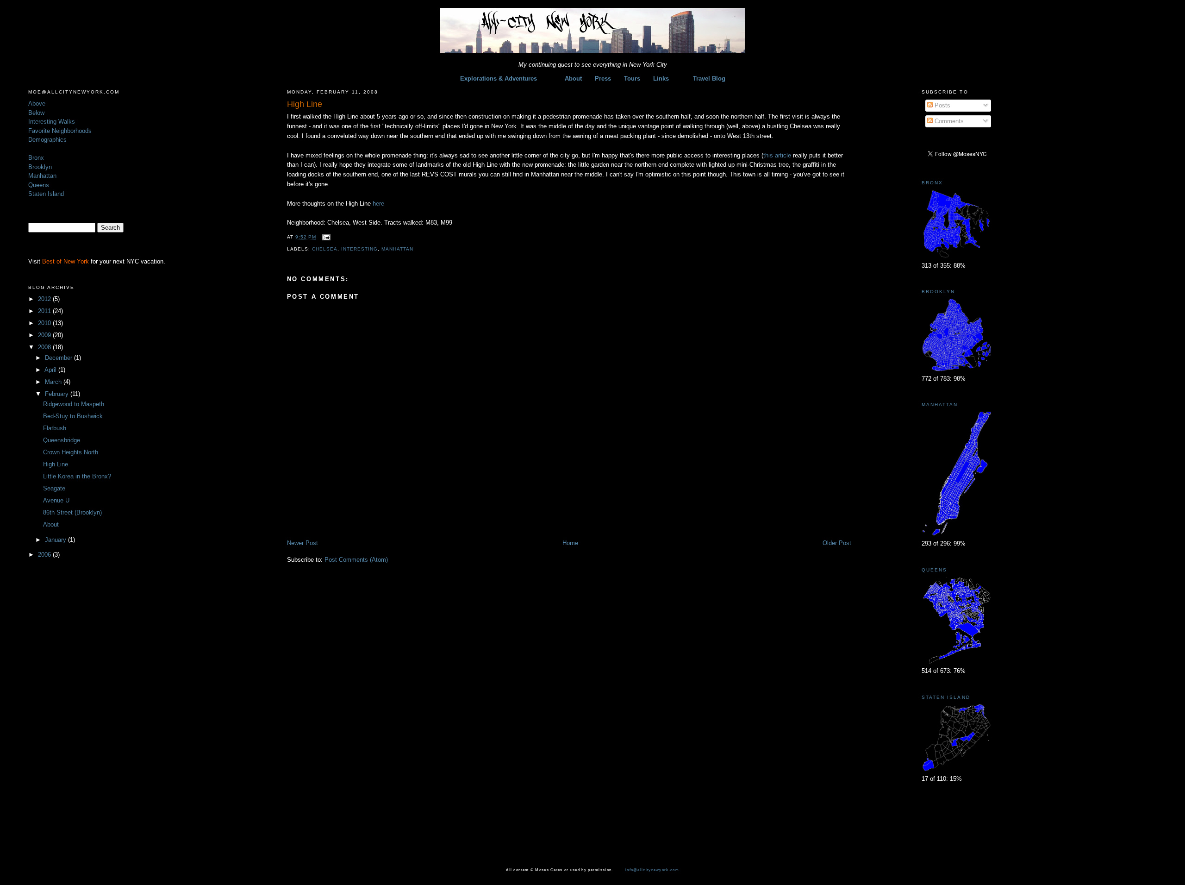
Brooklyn (40, 166)
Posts (941, 105)
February (57, 393)
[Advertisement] (395, 518)
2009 (45, 335)
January (56, 539)
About (573, 78)
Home (570, 543)
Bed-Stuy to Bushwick (73, 416)
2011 (45, 311)
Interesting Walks (51, 121)
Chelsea (324, 248)
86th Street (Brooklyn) (72, 512)
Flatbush (54, 428)
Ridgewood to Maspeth (73, 404)
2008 (45, 347)
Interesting (359, 248)
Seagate (54, 488)
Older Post (837, 543)
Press (603, 78)
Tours (632, 78)
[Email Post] (325, 236)
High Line (55, 464)
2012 (45, 298)
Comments (948, 121)
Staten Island (46, 193)
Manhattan (42, 175)
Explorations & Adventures (498, 78)
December (59, 357)
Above (36, 103)
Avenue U (56, 500)
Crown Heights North (70, 452)
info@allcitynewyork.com (652, 869)
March (54, 381)
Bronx (36, 157)
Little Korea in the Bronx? (77, 476)
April (51, 369)
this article (778, 155)
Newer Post (302, 543)
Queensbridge (61, 440)
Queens (38, 185)
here (378, 203)
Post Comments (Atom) (356, 559)
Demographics (47, 139)
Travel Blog (709, 78)
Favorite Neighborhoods (60, 130)
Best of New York (65, 261)
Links (661, 78)
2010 (45, 323)
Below (36, 112)
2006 (45, 554)
